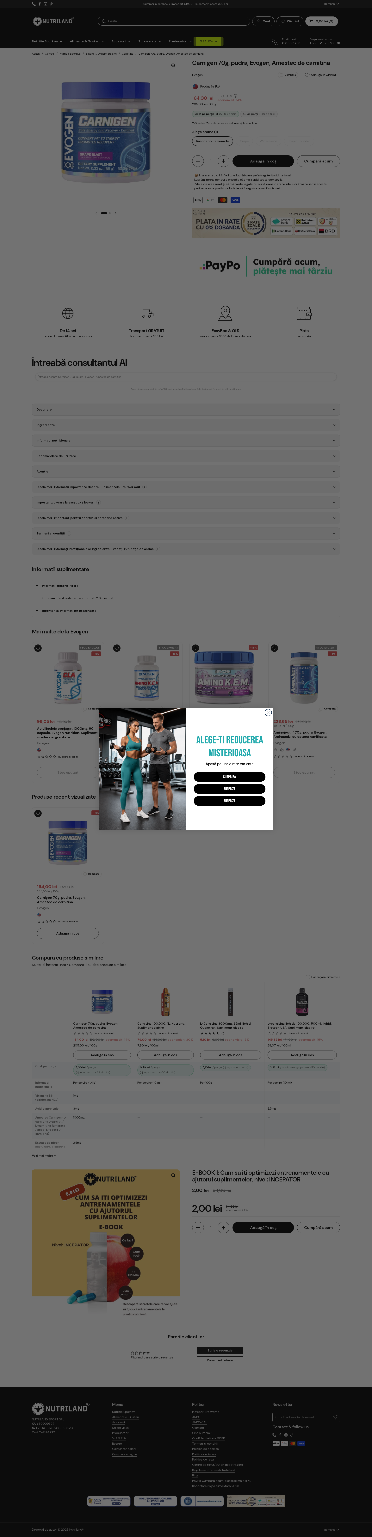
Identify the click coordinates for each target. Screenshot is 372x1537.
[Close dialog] (268, 712)
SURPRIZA (229, 777)
